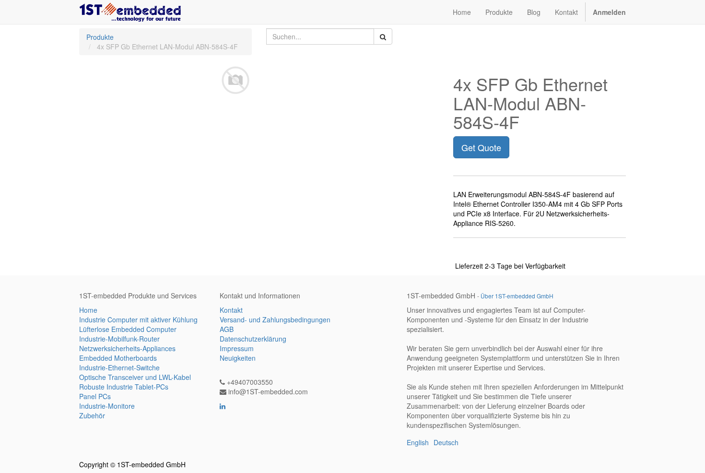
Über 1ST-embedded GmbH (517, 296)
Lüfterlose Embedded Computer (127, 329)
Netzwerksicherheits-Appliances (127, 348)
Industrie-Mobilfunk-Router (119, 338)
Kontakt (231, 310)
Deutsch (446, 442)
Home (88, 310)
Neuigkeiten (238, 358)
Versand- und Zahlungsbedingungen (275, 319)
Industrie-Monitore (107, 406)
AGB (227, 329)
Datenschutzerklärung (253, 338)
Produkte (100, 37)
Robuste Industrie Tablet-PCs (123, 386)
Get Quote (481, 147)
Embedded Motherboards (118, 358)
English (418, 442)
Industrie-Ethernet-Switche (119, 367)
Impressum (237, 348)
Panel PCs (95, 396)
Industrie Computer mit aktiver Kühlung (138, 319)
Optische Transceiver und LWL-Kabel (135, 377)
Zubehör (92, 415)
